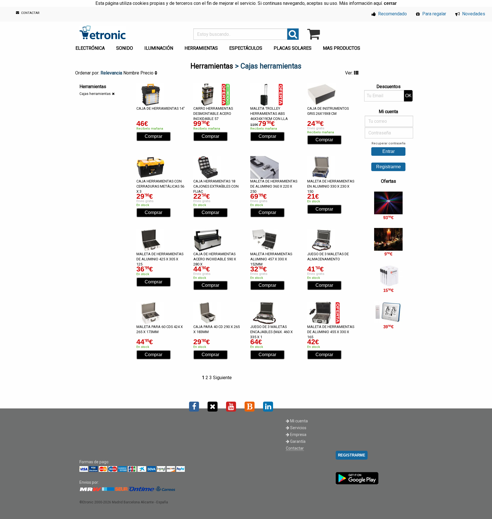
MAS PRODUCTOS (341, 48)
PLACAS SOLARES (292, 48)
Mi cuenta (298, 421)
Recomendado (392, 13)
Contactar (295, 448)
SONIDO (124, 48)
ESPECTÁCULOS (245, 48)
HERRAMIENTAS (201, 48)
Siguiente (222, 377)
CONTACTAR (30, 13)
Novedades (473, 13)
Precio (147, 73)
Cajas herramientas (95, 94)
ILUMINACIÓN (158, 48)
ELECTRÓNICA (90, 48)
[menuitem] (91, 46)
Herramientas (211, 66)
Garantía (297, 441)
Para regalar (433, 13)
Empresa (297, 434)
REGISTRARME (351, 455)
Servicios (297, 427)
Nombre (131, 73)
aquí (378, 3)
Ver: (349, 73)
